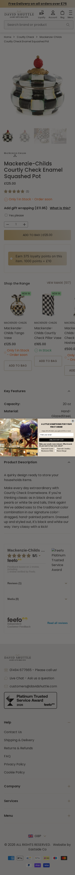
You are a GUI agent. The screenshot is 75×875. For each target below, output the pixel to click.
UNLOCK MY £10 (56, 440)
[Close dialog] (72, 421)
